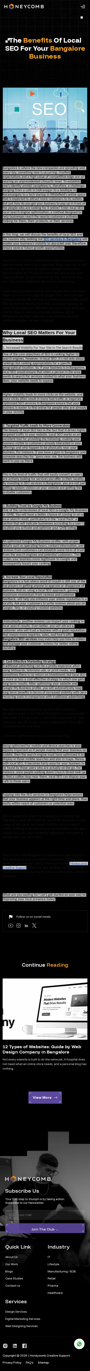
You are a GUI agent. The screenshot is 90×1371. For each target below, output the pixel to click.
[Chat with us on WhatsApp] (79, 1344)
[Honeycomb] (24, 6)
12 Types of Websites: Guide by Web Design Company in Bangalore (42, 1049)
